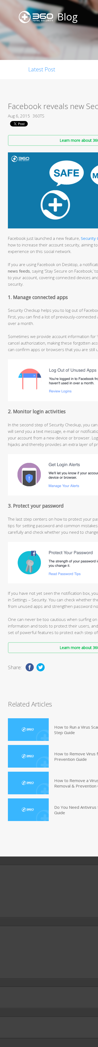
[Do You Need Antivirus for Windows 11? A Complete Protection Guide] (28, 809)
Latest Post (41, 69)
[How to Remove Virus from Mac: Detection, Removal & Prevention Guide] (28, 756)
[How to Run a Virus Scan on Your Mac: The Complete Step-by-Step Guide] (28, 729)
